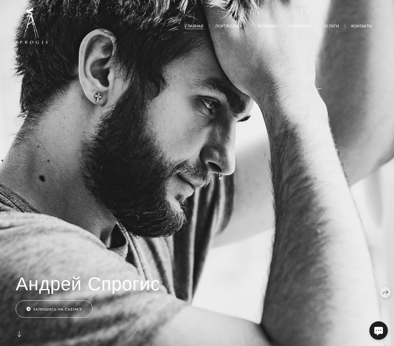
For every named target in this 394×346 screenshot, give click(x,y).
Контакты (361, 25)
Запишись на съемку (57, 309)
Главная (194, 25)
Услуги (331, 25)
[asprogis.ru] (31, 25)
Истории (267, 25)
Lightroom (300, 25)
